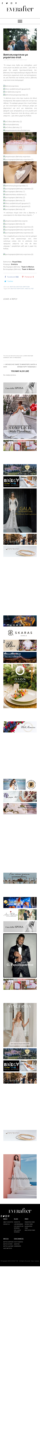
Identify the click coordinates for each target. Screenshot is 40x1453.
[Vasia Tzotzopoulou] (20, 1176)
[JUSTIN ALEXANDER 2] (20, 1025)
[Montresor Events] (20, 820)
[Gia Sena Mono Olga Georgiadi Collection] (20, 878)
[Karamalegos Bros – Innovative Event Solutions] (20, 657)
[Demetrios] (20, 592)
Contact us (6, 1224)
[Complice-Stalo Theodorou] (20, 417)
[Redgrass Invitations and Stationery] (20, 445)
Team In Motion (27, 267)
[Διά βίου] (20, 645)
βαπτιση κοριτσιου (17, 288)
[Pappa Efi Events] (20, 796)
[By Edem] (20, 849)
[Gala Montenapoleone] (20, 510)
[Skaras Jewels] (20, 633)
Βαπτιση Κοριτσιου (8, 1242)
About (5, 1219)
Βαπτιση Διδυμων (8, 1246)
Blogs (16, 1219)
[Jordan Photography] (20, 539)
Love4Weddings (18, 1224)
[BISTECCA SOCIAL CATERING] (20, 481)
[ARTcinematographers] (20, 1107)
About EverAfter (8, 1222)
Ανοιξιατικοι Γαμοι (30, 1230)
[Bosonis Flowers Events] (20, 756)
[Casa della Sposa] (20, 388)
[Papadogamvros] (20, 955)
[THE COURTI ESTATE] (20, 469)
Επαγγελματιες (19, 1238)
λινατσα (27, 288)
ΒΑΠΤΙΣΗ (10, 60)
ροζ (32, 288)
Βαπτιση (6, 1238)
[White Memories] (20, 726)
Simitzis (14, 264)
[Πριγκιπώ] (20, 551)
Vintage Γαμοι (29, 1224)
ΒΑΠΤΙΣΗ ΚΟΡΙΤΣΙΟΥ (20, 60)
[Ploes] (20, 620)
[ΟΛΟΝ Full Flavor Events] (20, 686)
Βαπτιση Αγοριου (8, 1244)
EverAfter (17, 1222)
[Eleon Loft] (20, 714)
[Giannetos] (20, 457)
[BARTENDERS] (20, 902)
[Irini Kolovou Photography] (20, 914)
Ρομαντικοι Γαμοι (30, 1222)
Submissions (17, 1246)
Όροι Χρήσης (35, 1261)
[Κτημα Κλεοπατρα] (20, 563)
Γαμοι (26, 1219)
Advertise (17, 1244)
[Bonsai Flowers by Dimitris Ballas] (20, 808)
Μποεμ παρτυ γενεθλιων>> (27, 367)
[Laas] (20, 890)
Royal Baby (17, 262)
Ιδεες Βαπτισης (7, 1248)
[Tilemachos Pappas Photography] (20, 784)
